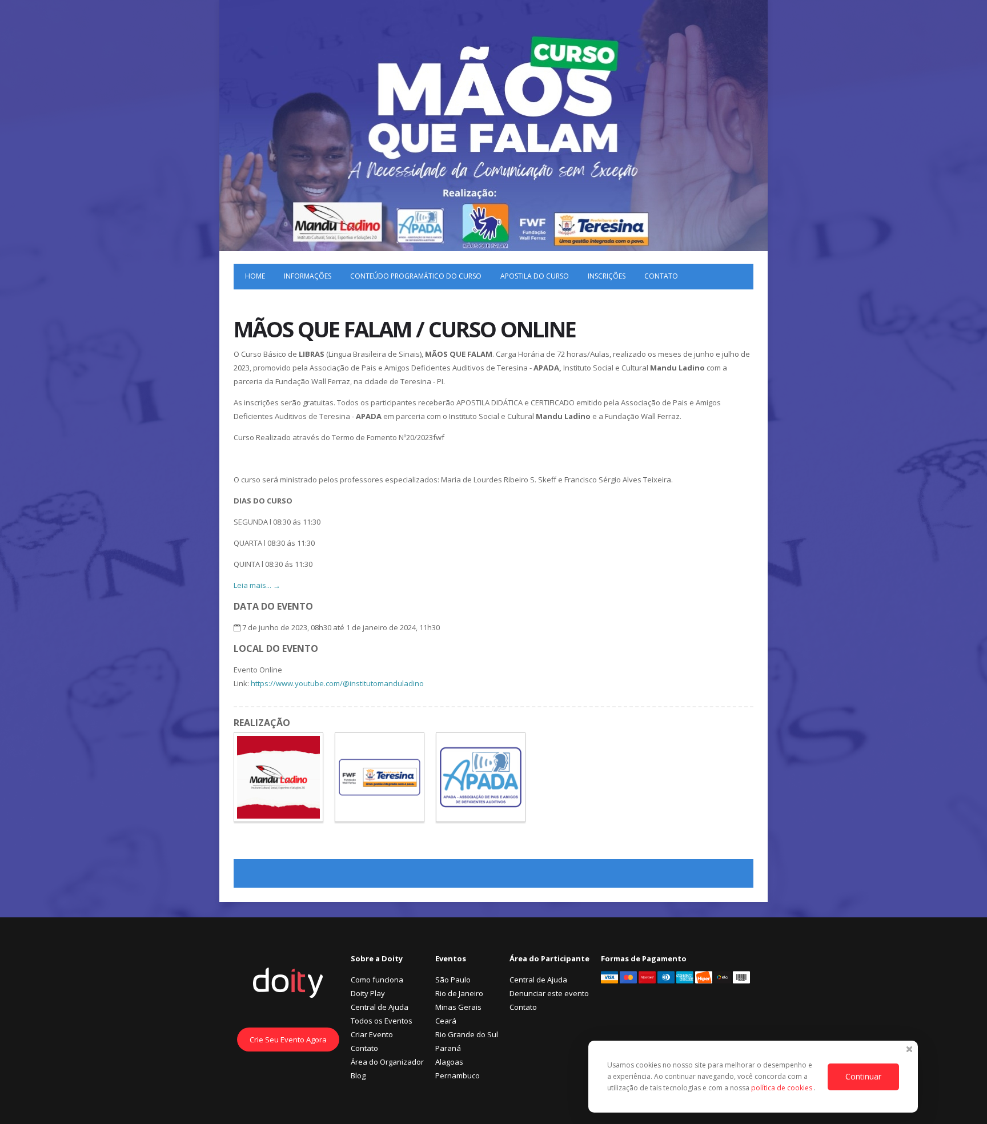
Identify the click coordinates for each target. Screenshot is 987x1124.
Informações (307, 276)
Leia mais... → (257, 585)
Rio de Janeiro (459, 993)
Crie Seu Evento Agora (288, 1039)
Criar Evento (372, 1034)
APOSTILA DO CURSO (534, 276)
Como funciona (377, 979)
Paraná (448, 1048)
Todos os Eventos (381, 1021)
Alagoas (449, 1062)
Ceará (445, 1021)
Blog (358, 1075)
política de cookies (782, 1088)
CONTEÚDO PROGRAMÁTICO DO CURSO (416, 276)
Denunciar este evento (549, 993)
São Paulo (453, 979)
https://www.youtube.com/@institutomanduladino (337, 683)
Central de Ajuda (379, 1007)
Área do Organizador (387, 1062)
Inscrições (606, 276)
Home (255, 276)
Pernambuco (457, 1075)
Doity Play (368, 993)
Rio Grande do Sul (466, 1034)
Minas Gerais (458, 1007)
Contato (661, 276)
